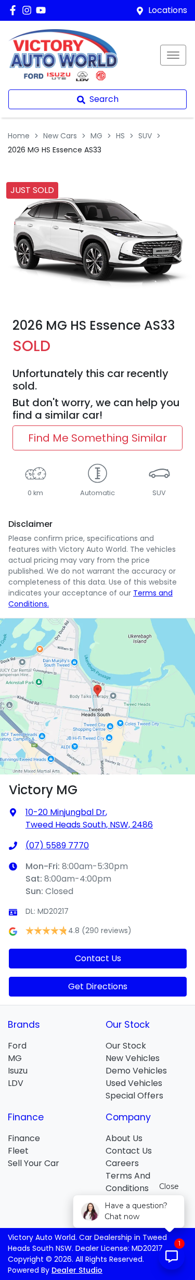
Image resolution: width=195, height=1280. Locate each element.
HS (120, 136)
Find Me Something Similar (97, 438)
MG (96, 136)
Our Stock (126, 1046)
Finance (24, 1138)
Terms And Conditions (128, 1182)
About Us (124, 1138)
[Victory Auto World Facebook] (15, 10)
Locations (167, 10)
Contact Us (98, 958)
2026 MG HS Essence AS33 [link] (54, 150)
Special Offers (134, 1096)
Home (19, 136)
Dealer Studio (76, 1270)
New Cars (60, 136)
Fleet (18, 1151)
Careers (122, 1163)
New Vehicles (133, 1058)
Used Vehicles (134, 1083)
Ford (17, 1046)
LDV (15, 1083)
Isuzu (18, 1071)
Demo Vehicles (136, 1071)
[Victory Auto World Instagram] (29, 10)
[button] (173, 55)
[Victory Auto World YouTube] (43, 10)
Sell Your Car (33, 1163)
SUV (145, 136)
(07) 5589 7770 (57, 845)
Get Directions (97, 986)
